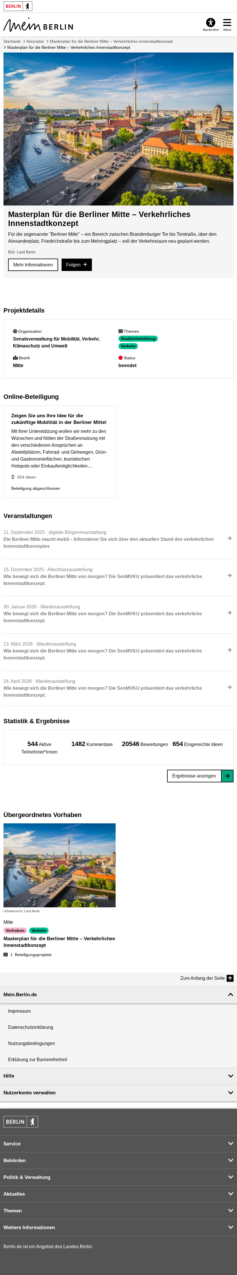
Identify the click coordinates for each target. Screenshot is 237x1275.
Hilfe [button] (8, 1076)
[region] (39, 747)
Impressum (19, 1011)
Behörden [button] (14, 1160)
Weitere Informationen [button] (29, 1227)
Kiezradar (35, 41)
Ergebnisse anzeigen (194, 775)
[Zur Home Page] (38, 24)
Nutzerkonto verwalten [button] (29, 1092)
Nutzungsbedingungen (31, 1043)
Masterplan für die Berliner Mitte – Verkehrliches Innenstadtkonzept (111, 41)
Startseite (12, 41)
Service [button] (12, 1144)
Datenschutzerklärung (30, 1027)
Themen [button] (12, 1211)
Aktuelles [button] (14, 1194)
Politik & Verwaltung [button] (26, 1177)
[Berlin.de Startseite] (20, 1122)
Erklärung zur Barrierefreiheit (37, 1059)
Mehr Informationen (33, 264)
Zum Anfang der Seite (202, 978)
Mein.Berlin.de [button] (20, 994)
